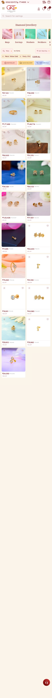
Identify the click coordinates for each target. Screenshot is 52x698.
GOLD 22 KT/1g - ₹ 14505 (16, 2)
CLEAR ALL (36, 57)
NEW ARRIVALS (44, 63)
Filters (7, 51)
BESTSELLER (11, 63)
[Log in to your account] (38, 8)
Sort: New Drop (43, 51)
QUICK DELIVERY (27, 63)
